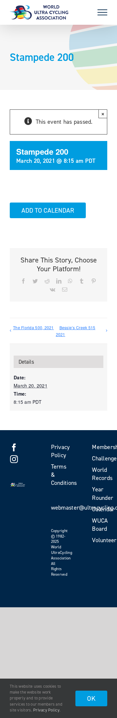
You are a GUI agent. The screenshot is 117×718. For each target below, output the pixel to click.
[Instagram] (14, 459)
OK (91, 698)
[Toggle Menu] (102, 12)
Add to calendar (47, 210)
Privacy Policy (46, 710)
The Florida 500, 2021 (33, 327)
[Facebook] (14, 447)
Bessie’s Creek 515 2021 (76, 331)
